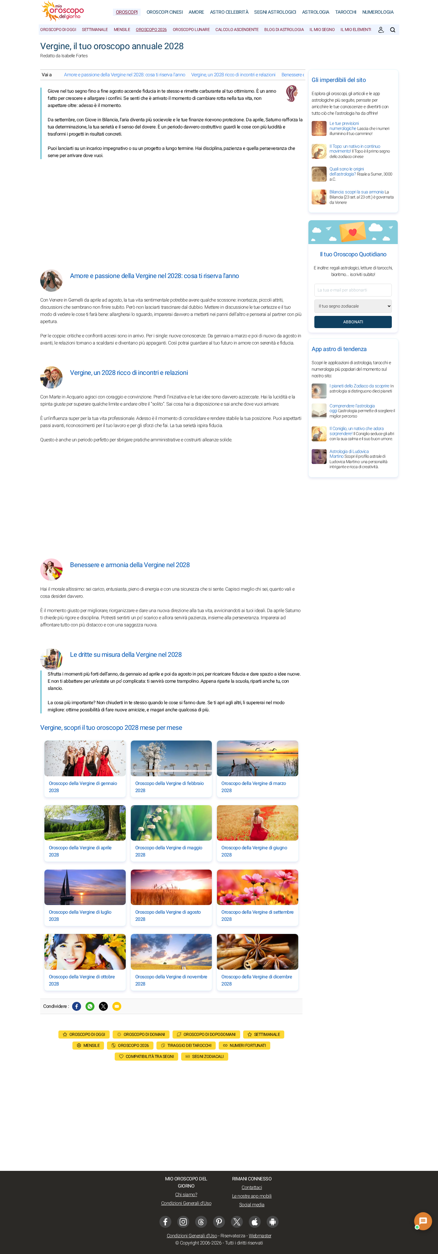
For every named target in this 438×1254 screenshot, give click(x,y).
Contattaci (252, 1187)
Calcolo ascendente (236, 30)
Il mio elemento (357, 30)
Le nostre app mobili (252, 1196)
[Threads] (201, 1221)
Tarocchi (345, 12)
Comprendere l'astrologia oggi (362, 411)
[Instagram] (183, 1221)
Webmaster (260, 1235)
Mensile (122, 30)
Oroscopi (127, 12)
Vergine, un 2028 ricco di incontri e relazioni (233, 74)
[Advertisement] (171, 210)
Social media (252, 1204)
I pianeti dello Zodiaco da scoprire (362, 389)
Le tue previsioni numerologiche (359, 128)
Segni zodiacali (208, 1056)
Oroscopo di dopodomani (210, 1034)
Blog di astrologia (284, 30)
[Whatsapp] (90, 1006)
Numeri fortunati (248, 1045)
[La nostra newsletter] (381, 29)
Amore (196, 12)
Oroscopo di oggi (58, 30)
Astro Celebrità (229, 12)
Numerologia (378, 12)
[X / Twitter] (236, 1221)
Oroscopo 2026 (151, 30)
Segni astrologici (275, 12)
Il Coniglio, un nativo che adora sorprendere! (362, 434)
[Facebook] (76, 1006)
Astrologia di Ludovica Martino (359, 459)
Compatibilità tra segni (150, 1056)
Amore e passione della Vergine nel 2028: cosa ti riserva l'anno (124, 74)
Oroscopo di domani (144, 1034)
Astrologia (315, 12)
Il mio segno (322, 30)
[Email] (116, 1006)
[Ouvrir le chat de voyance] (423, 1221)
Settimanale (95, 30)
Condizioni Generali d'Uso (186, 1203)
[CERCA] (392, 29)
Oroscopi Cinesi (165, 12)
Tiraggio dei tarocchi (189, 1045)
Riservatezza (233, 1235)
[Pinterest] (219, 1221)
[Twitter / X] (103, 1006)
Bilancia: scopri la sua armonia (362, 197)
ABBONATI (353, 322)
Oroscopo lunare (191, 30)
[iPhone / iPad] (254, 1221)
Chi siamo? (186, 1194)
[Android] (272, 1221)
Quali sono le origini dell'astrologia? (361, 174)
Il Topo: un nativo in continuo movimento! (360, 151)
